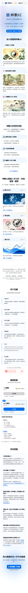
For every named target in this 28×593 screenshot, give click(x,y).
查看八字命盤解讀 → (8, 210)
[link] (9, 3)
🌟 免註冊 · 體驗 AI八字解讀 (14, 31)
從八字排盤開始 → (14, 171)
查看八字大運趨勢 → (8, 258)
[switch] (15, 3)
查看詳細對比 (6, 503)
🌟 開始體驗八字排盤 (14, 567)
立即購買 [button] (14, 393)
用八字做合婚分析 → (8, 234)
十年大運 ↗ (8, 545)
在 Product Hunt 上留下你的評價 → (14, 367)
